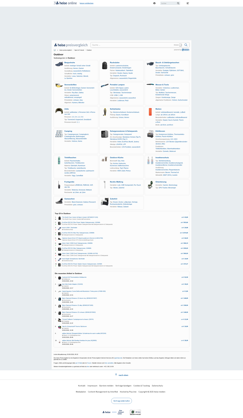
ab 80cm (170, 125)
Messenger (172, 188)
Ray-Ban (75, 92)
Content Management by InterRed (103, 391)
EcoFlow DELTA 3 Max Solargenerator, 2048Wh (76, 248)
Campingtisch (84, 134)
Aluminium (81, 165)
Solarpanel (128, 134)
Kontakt (81, 385)
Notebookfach (120, 70)
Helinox (74, 141)
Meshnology (173, 185)
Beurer (167, 172)
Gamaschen (69, 199)
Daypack (116, 76)
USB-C (116, 95)
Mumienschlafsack (119, 112)
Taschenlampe (126, 92)
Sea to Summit (173, 120)
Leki (118, 185)
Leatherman (175, 88)
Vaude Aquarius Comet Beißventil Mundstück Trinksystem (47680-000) (84, 291)
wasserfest (132, 98)
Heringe (134, 202)
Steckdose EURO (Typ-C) (118, 139)
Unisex (121, 117)
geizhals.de (118, 358)
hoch (74, 74)
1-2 (79, 117)
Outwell (125, 207)
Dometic (166, 151)
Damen (81, 68)
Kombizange (166, 97)
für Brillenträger (75, 88)
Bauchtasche (160, 68)
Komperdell (129, 185)
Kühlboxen (160, 131)
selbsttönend (68, 97)
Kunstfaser (125, 115)
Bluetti (131, 142)
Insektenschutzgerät (176, 163)
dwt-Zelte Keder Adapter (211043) (72, 284)
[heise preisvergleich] (71, 45)
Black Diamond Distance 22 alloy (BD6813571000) (77, 305)
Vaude (130, 73)
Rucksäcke (114, 62)
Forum (89, 363)
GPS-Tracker (163, 188)
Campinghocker (69, 136)
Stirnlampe (117, 92)
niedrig (79, 74)
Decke (121, 202)
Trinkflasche (72, 168)
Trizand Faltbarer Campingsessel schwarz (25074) (78, 319)
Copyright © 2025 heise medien (151, 391)
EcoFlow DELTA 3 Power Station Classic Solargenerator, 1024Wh (82, 264)
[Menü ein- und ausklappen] (187, 3)
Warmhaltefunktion (173, 149)
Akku (163, 144)
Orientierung (161, 182)
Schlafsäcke (115, 109)
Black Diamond (77, 202)
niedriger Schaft (75, 66)
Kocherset (113, 165)
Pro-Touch (137, 185)
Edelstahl (74, 165)
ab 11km (82, 192)
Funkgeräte (69, 182)
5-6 (82, 117)
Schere (174, 100)
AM (65, 187)
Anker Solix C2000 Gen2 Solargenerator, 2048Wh (77, 243)
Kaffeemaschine (123, 165)
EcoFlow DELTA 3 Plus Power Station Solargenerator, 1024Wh (81, 222)
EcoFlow (125, 142)
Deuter (119, 73)
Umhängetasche (164, 66)
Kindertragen (126, 68)
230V (175, 139)
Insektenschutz (162, 157)
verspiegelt (78, 97)
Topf (121, 168)
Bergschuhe (69, 62)
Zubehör (121, 188)
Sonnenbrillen (70, 85)
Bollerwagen (80, 136)
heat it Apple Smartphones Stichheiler (73, 258)
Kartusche (122, 163)
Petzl (126, 100)
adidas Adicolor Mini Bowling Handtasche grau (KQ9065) (79, 340)
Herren (75, 68)
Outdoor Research (89, 202)
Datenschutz (157, 385)
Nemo (80, 141)
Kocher (115, 163)
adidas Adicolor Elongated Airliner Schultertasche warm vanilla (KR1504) (84, 333)
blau (81, 100)
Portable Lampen (117, 85)
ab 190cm (164, 115)
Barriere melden (106, 385)
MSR (119, 171)
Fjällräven (172, 70)
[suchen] (178, 3)
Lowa (74, 76)
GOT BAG (180, 70)
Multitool (162, 92)
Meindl (85, 76)
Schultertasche (170, 68)
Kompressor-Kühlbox (166, 134)
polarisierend (74, 95)
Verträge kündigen (123, 385)
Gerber (162, 90)
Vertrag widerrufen (121, 401)
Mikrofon (81, 102)
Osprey (125, 73)
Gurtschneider (183, 100)
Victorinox (166, 88)
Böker (157, 90)
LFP (124, 144)
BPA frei (73, 173)
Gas (119, 161)
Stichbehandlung (164, 161)
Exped (165, 120)
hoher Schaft (86, 66)
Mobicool (172, 151)
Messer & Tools (162, 85)
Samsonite (164, 73)
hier (88, 366)
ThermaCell (175, 172)
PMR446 (86, 185)
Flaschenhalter (75, 161)
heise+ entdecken (86, 3)
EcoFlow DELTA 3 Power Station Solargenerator (76, 224)
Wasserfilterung (69, 139)
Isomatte (176, 112)
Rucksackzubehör (116, 204)
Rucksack (123, 76)
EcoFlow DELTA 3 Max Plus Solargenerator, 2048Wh (78, 233)
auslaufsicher (80, 171)
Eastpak (166, 70)
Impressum (92, 385)
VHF (91, 185)
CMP (122, 185)
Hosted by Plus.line (128, 391)
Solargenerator (118, 134)
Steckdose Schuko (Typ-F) (131, 137)
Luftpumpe (127, 202)
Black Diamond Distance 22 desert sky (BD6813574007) (79, 298)
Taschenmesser (170, 92)
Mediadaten (81, 391)
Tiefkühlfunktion (161, 149)
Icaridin (174, 175)
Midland (89, 190)
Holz (122, 161)
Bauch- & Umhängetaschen (167, 62)
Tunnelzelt (71, 119)
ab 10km (76, 192)
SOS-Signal (119, 88)
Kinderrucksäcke (116, 68)
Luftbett (182, 112)
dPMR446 (78, 185)
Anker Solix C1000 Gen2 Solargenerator (74, 255)
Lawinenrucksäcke (121, 66)
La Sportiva (68, 78)
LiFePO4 (119, 144)
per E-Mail (79, 363)
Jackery (136, 142)
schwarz (167, 75)
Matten (158, 109)
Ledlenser (120, 100)
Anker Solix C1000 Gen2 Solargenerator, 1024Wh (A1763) (80, 253)
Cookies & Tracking (141, 385)
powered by (177, 49)
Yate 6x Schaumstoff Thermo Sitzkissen (74, 326)
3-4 (76, 117)
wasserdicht (77, 71)
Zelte (66, 109)
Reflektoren (86, 71)
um (184, 319)
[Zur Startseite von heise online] (65, 3)
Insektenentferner (161, 165)
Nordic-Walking (116, 182)
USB (121, 95)
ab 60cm (163, 125)
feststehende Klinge (162, 95)
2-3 (73, 117)
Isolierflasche (81, 168)
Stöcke (115, 188)
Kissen (115, 202)
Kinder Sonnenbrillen (74, 90)
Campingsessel (73, 134)
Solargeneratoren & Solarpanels (123, 131)
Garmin (165, 185)
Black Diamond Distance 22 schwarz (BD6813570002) (79, 312)
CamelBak (79, 175)
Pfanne (126, 168)
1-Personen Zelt (83, 112)
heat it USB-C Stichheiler (69, 227)
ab (184, 217)
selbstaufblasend (167, 112)
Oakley (81, 92)
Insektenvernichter (162, 163)
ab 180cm (171, 115)
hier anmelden (109, 363)
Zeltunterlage (127, 204)
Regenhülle (132, 78)
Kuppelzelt (79, 119)
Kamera (75, 102)
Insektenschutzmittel (175, 165)
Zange (173, 97)
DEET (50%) (167, 175)
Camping (68, 131)
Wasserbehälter (81, 139)
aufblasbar (73, 112)
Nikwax (120, 207)
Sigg (73, 175)
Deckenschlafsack (133, 112)
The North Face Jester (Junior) (71, 219)
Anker (119, 142)
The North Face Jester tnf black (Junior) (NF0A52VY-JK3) (80, 217)
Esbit (123, 171)
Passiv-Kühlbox (167, 136)
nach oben (123, 375)
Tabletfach (129, 70)
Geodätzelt (87, 119)
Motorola (75, 190)
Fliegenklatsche (174, 170)
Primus (128, 171)
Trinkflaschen (70, 157)
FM (68, 187)
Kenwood (82, 190)
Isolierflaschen (69, 163)
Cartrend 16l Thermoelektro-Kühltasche (74, 277)
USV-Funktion (126, 147)
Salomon (79, 76)
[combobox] (140, 45)
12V (171, 139)
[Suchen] (186, 45)
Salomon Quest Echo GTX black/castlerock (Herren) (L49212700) (82, 238)
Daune (118, 115)
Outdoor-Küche (116, 157)
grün (172, 75)
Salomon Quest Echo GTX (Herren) (73, 240)
